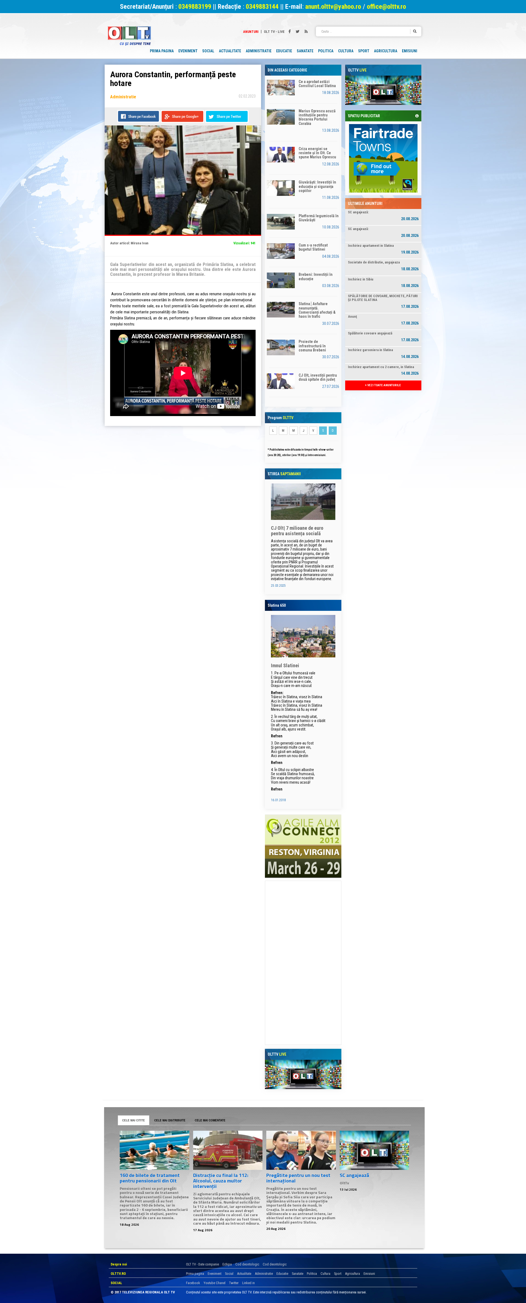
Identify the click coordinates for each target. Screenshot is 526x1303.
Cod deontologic (247, 1264)
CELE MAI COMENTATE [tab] (210, 1120)
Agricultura (352, 1274)
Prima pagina (195, 1274)
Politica (312, 1274)
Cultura (325, 1274)
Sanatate (297, 1274)
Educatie (282, 1274)
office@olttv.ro (386, 6)
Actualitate (244, 1274)
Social (229, 1274)
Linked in (248, 1283)
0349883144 (262, 6)
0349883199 (194, 6)
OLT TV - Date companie (202, 1264)
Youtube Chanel (214, 1283)
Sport (337, 1274)
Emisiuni (369, 1274)
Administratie (264, 1274)
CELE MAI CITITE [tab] (133, 1120)
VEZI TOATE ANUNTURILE (384, 385)
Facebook (193, 1283)
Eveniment (214, 1274)
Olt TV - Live (274, 32)
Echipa (227, 1264)
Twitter (234, 1283)
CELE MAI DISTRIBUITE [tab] (169, 1120)
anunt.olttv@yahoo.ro (334, 6)
